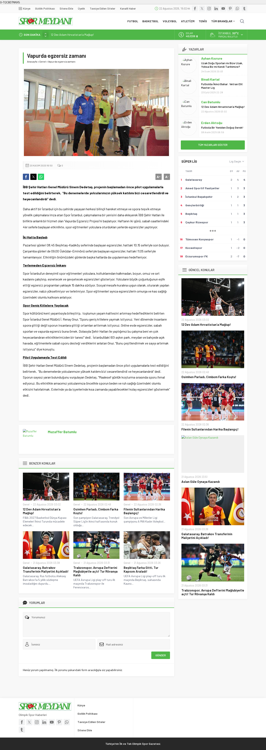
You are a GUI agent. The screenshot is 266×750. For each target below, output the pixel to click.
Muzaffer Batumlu (62, 432)
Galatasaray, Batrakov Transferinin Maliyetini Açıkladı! (46, 569)
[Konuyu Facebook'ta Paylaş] (26, 177)
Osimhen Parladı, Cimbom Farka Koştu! (95, 511)
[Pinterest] (230, 8)
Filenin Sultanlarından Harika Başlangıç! (144, 511)
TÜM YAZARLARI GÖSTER (213, 144)
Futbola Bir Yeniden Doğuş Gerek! (222, 127)
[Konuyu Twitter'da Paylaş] (33, 177)
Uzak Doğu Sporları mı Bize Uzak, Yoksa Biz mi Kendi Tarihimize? (222, 64)
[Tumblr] (244, 8)
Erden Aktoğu (211, 123)
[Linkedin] (216, 8)
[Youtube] (223, 8)
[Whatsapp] (237, 8)
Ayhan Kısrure (211, 58)
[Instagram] (209, 8)
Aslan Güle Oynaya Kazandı (200, 481)
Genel (42, 61)
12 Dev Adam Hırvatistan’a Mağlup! (72, 34)
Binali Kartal (210, 79)
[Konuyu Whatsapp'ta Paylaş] (41, 177)
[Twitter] (202, 8)
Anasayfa (32, 61)
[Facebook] (195, 8)
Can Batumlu (210, 102)
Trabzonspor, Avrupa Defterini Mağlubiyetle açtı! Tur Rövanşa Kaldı (95, 571)
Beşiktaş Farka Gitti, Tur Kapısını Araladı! (141, 569)
